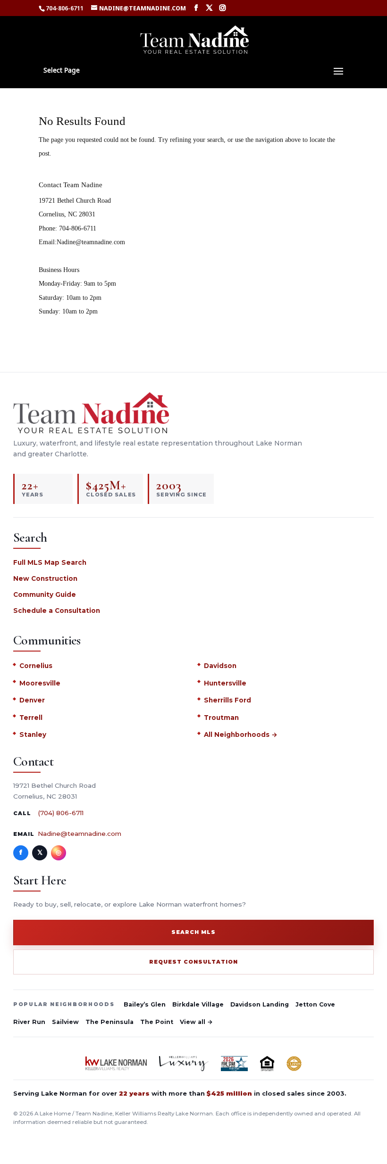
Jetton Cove (315, 1004)
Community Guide (44, 594)
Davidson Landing (259, 1004)
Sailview (65, 1021)
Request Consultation (193, 961)
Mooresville (39, 683)
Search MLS (193, 932)
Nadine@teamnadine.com (79, 833)
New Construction (45, 578)
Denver (32, 700)
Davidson (220, 665)
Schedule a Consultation (56, 610)
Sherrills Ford (227, 700)
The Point (156, 1021)
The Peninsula (109, 1021)
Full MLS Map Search (49, 562)
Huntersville (225, 683)
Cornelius (35, 665)
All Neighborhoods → (241, 734)
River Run (29, 1021)
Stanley (32, 734)
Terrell (30, 717)
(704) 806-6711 (61, 813)
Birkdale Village (198, 1004)
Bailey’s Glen (145, 1004)
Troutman (221, 717)
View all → (196, 1021)
